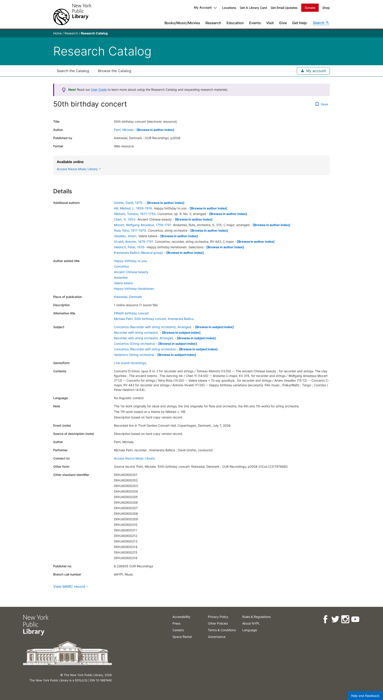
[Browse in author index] (155, 130)
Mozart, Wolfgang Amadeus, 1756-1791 (142, 225)
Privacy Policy (218, 617)
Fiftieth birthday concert (131, 313)
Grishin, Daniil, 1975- (129, 203)
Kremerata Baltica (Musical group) (138, 252)
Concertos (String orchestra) (134, 343)
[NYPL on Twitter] (335, 619)
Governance (216, 637)
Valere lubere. (124, 283)
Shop (326, 8)
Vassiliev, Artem (125, 236)
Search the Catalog (73, 71)
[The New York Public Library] (72, 14)
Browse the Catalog (114, 71)
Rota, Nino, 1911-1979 (130, 230)
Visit (270, 23)
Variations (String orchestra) (134, 355)
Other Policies (218, 623)
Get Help (299, 23)
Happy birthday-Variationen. (134, 288)
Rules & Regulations (256, 617)
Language (249, 630)
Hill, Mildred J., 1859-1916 (133, 208)
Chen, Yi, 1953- (125, 219)
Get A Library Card (253, 8)
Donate (310, 8)
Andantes (121, 277)
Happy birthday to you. (131, 261)
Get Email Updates (284, 8)
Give (283, 23)
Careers (178, 630)
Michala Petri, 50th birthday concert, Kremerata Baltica (154, 319)
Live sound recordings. (130, 363)
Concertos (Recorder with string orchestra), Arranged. (153, 327)
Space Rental (182, 637)
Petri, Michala (123, 130)
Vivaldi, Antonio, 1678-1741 (133, 241)
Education (235, 23)
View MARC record (69, 586)
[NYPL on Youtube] (355, 619)
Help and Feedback (365, 696)
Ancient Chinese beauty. (131, 272)
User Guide (99, 89)
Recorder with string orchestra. (136, 332)
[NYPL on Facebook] (325, 619)
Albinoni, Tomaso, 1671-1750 (135, 214)
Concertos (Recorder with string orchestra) (145, 349)
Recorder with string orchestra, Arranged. (144, 338)
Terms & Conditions (222, 630)
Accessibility (181, 617)
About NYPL (251, 623)
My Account (203, 7)
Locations (229, 8)
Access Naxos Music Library (134, 458)
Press (176, 623)
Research (213, 23)
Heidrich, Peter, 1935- (130, 247)
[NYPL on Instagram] (345, 619)
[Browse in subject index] (214, 327)
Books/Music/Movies (182, 23)
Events (255, 23)
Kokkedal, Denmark (128, 297)
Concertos (121, 266)
